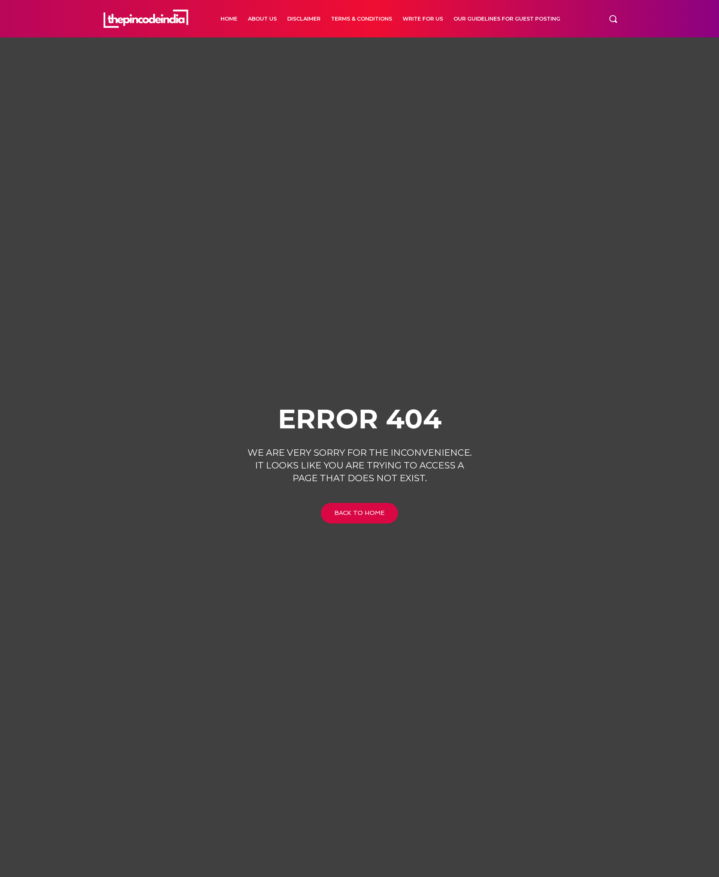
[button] (613, 19)
